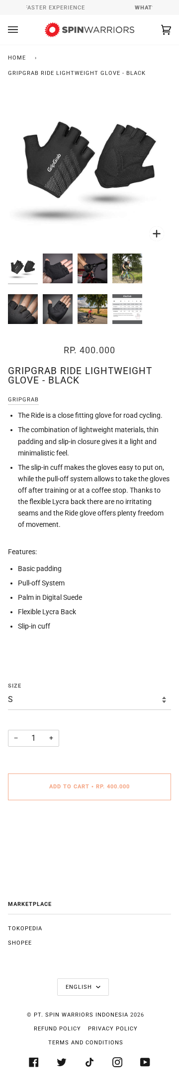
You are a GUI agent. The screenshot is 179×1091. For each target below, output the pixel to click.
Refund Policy (57, 1029)
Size (14, 686)
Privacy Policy (113, 1029)
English (80, 987)
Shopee (20, 943)
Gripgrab (23, 399)
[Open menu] (23, 30)
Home (17, 58)
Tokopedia (25, 928)
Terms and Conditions (85, 1042)
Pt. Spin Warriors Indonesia (81, 1015)
